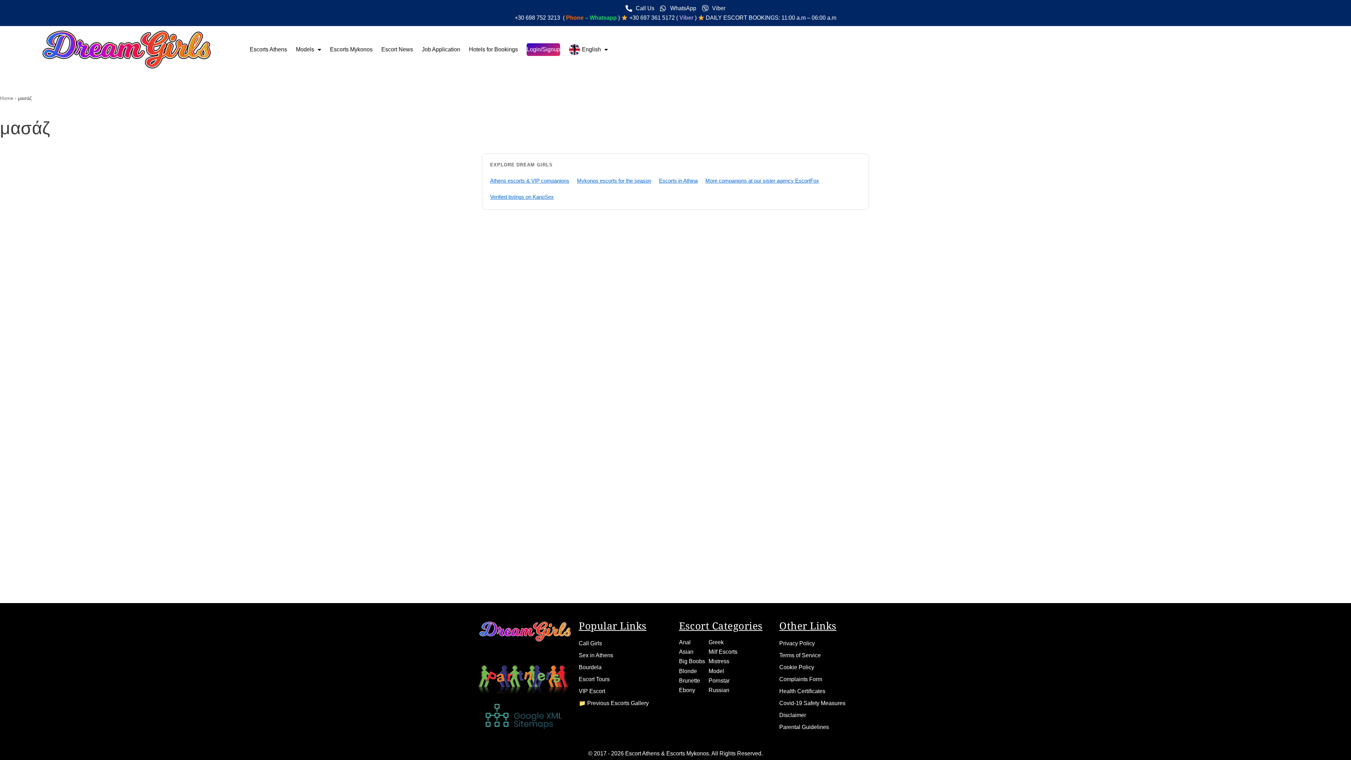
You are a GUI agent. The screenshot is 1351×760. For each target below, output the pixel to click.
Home (6, 98)
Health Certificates (802, 691)
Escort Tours (594, 679)
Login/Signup (543, 49)
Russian (719, 690)
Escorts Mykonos (351, 49)
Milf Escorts (723, 652)
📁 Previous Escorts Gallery (614, 703)
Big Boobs (692, 661)
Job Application (441, 49)
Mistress (719, 661)
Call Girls (590, 643)
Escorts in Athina (678, 181)
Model (716, 671)
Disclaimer (792, 715)
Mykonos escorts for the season (614, 181)
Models (305, 49)
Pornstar (719, 681)
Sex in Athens (596, 655)
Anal (685, 642)
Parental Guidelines (804, 727)
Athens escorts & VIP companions (529, 181)
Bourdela (590, 667)
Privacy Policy (797, 643)
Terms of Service (800, 655)
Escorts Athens (268, 49)
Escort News (397, 49)
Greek (716, 642)
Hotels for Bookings (493, 49)
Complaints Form (800, 679)
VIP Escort (592, 691)
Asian (686, 652)
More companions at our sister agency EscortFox (762, 181)
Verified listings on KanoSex (522, 197)
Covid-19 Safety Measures (812, 703)
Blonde (688, 671)
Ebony (687, 690)
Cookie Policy (796, 667)
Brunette (689, 681)
